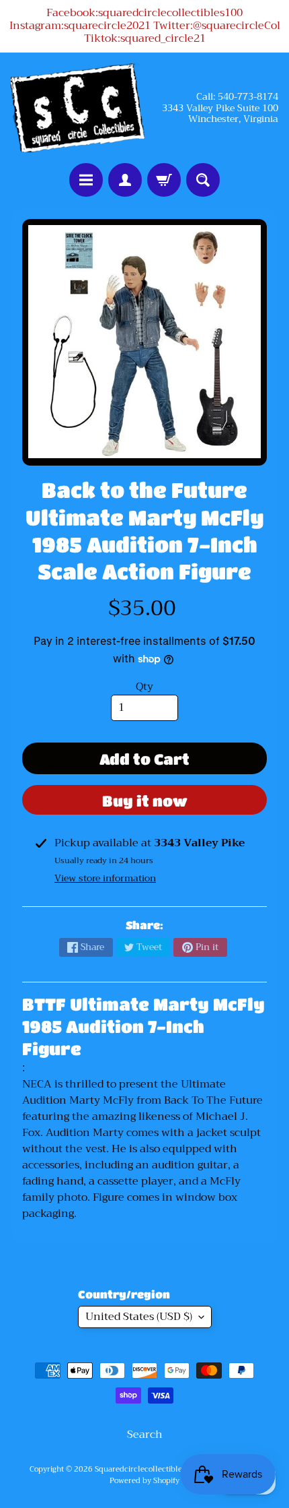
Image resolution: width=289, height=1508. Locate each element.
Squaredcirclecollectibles (140, 1469)
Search (145, 1434)
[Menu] (86, 180)
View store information (105, 878)
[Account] (125, 180)
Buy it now (145, 800)
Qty (144, 686)
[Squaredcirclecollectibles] (77, 108)
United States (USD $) (138, 1316)
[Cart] (164, 180)
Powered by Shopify (144, 1480)
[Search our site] (203, 180)
